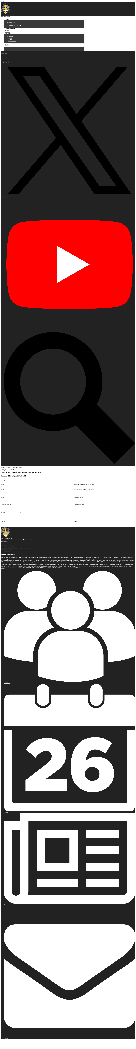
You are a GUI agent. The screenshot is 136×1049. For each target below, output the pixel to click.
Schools (10, 39)
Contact (10, 48)
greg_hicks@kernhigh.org (81, 566)
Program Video (12, 41)
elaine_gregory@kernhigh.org (8, 567)
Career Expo (11, 22)
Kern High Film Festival (14, 25)
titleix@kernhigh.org (14, 566)
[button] (6, 19)
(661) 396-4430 (31, 539)
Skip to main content (6, 2)
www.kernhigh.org (67, 567)
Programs (10, 36)
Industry (10, 38)
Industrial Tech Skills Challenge (16, 24)
